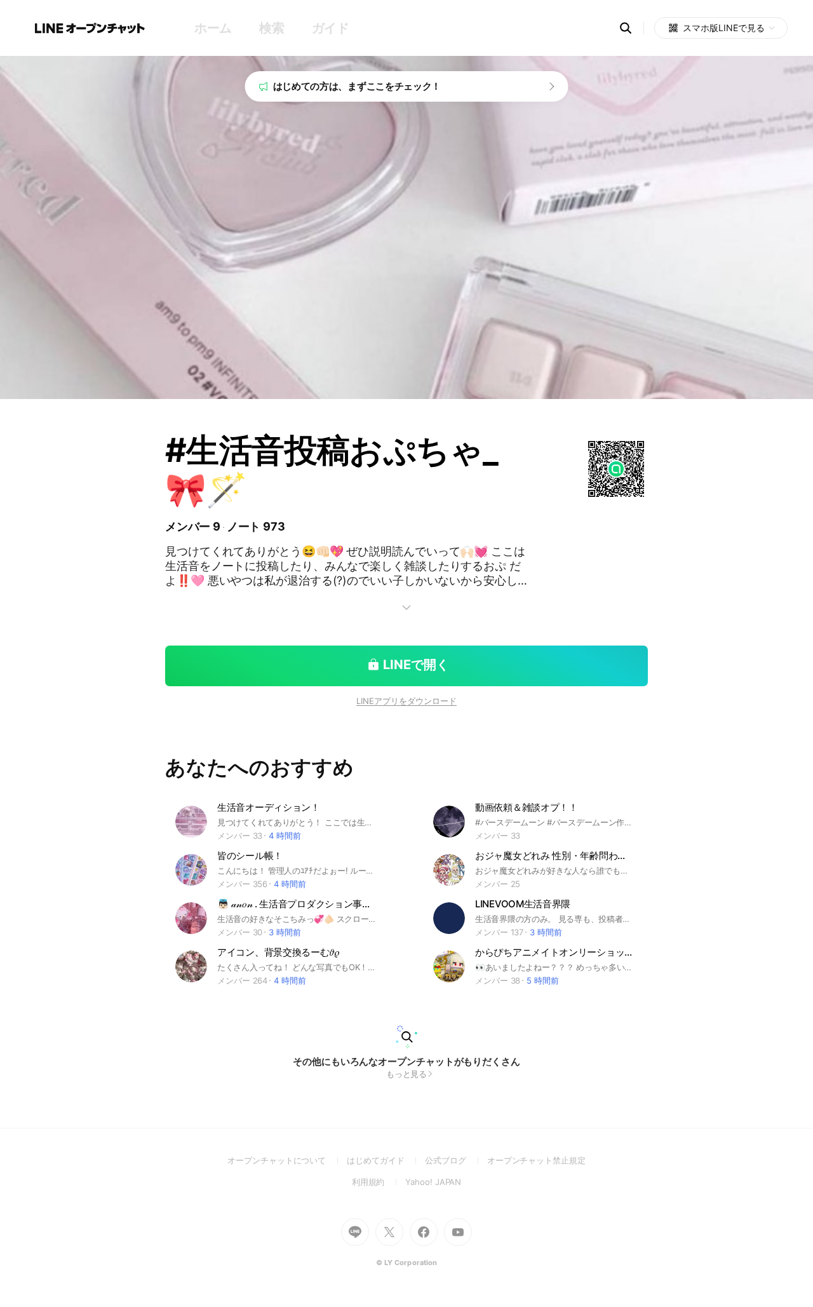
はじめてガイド (386, 1160)
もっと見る (406, 1074)
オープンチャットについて (287, 1160)
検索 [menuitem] (271, 28)
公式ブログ (456, 1160)
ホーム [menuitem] (213, 28)
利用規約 (379, 1182)
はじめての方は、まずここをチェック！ (357, 86)
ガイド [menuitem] (330, 28)
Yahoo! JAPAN (433, 1182)
